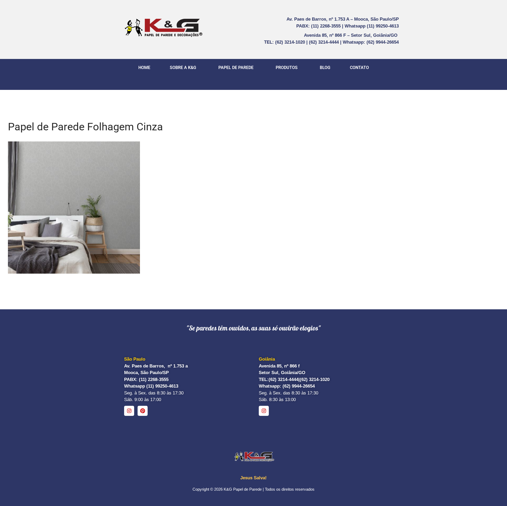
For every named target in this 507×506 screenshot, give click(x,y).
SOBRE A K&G (183, 67)
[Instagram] (129, 411)
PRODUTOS (287, 67)
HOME (144, 67)
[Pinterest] (143, 411)
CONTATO (359, 67)
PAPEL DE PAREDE (235, 67)
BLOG (325, 67)
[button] (184, 68)
